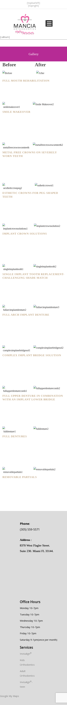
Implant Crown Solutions (24, 233)
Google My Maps (9, 696)
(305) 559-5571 (30, 526)
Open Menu (49, 23)
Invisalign (26, 653)
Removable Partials (19, 477)
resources (25, 696)
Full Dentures (14, 436)
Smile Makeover (16, 111)
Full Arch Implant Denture (25, 314)
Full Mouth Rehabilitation (25, 80)
